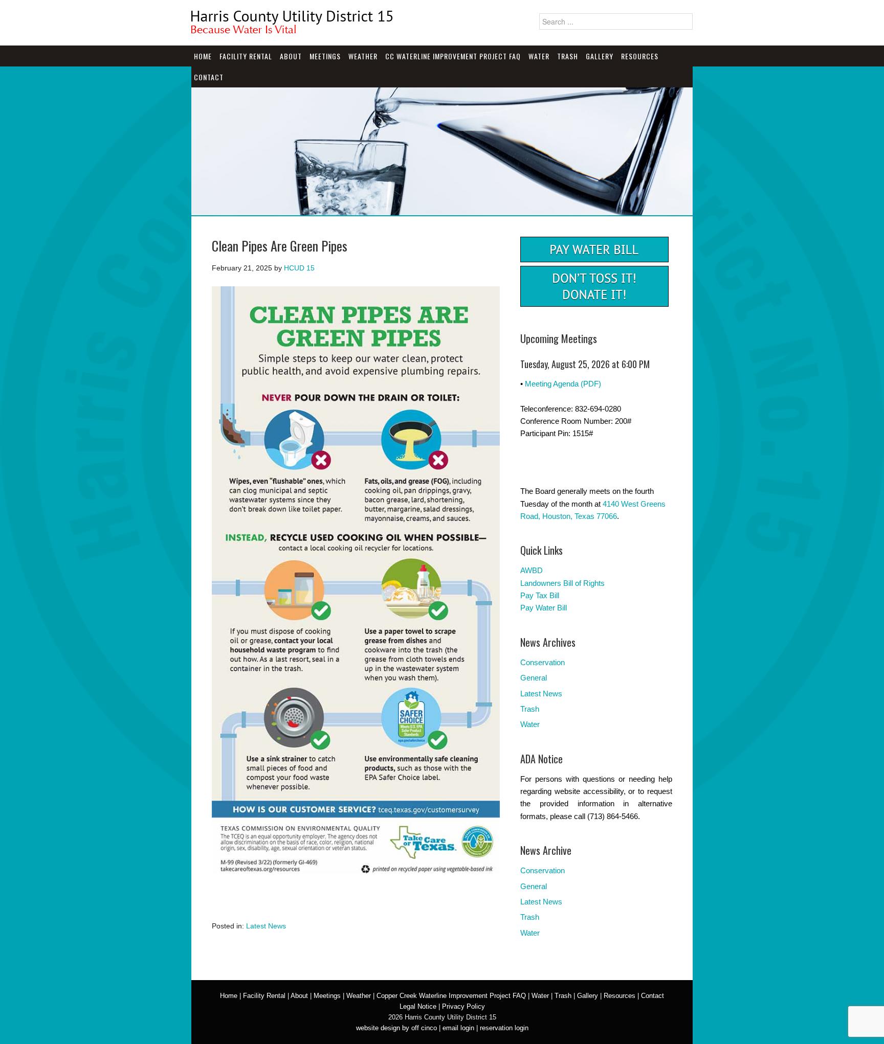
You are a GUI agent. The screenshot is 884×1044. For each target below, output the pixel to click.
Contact (209, 77)
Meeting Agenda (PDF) (563, 383)
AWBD (531, 570)
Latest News (266, 926)
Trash (567, 56)
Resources (639, 56)
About (291, 56)
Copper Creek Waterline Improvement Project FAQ (451, 996)
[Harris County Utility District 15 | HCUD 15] (293, 29)
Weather (363, 56)
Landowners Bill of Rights (562, 583)
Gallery (599, 56)
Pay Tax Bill (539, 595)
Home (203, 56)
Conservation (542, 662)
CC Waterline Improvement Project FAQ (453, 56)
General (533, 677)
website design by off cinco (396, 1028)
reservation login (504, 1028)
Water (538, 56)
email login (458, 1028)
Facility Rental (245, 56)
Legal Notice (418, 1006)
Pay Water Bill (543, 607)
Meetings (325, 56)
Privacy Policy (463, 1006)
